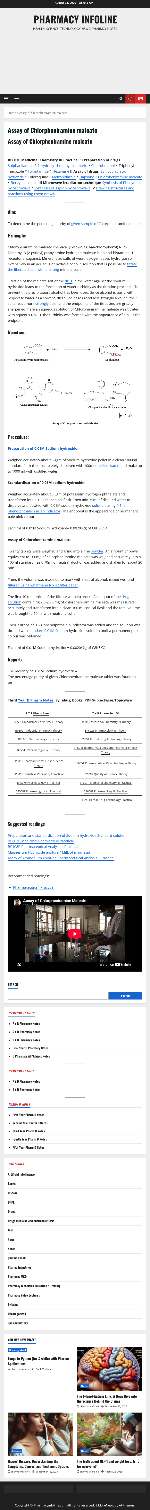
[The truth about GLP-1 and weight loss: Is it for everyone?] (109, 1434)
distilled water (107, 465)
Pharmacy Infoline (75, 19)
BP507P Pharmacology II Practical (38, 782)
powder (97, 551)
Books (12, 1183)
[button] (6, 98)
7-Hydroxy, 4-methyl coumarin (62, 165)
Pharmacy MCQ (17, 1276)
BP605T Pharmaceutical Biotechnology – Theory (106, 763)
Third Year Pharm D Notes (28, 1131)
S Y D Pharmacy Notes (26, 1089)
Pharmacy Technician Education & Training (34, 1285)
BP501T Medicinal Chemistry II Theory (38, 722)
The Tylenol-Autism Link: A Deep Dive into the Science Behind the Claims (107, 1399)
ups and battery (18, 1323)
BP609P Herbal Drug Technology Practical (106, 800)
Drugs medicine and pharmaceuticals (31, 1220)
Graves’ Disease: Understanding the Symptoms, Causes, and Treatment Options (38, 1464)
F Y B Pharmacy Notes (26, 1023)
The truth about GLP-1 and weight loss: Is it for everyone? (108, 1464)
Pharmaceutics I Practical (33, 887)
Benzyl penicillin (24, 182)
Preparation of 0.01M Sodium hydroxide (42, 448)
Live (140, 98)
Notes (11, 1248)
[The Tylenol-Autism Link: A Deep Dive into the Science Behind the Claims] (109, 1369)
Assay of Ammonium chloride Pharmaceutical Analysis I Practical (61, 858)
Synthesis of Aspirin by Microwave (62, 188)
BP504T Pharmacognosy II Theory (38, 750)
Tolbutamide (38, 171)
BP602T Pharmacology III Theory (105, 730)
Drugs (11, 1211)
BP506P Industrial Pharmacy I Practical (38, 774)
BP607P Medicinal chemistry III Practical (106, 782)
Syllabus (13, 1304)
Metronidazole (64, 177)
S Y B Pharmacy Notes (26, 1031)
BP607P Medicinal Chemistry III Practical (41, 841)
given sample (82, 223)
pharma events (17, 1258)
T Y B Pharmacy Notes (26, 1040)
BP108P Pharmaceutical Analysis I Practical (43, 846)
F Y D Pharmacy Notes (26, 1081)
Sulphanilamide (21, 165)
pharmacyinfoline (20, 1369)
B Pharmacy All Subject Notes (31, 1056)
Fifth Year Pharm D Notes (28, 1147)
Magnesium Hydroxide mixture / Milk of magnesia (49, 852)
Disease (13, 1193)
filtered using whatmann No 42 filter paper (43, 585)
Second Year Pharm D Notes (30, 1123)
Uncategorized (17, 1313)
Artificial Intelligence (21, 1174)
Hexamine (61, 171)
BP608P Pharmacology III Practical (106, 791)
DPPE (11, 1202)
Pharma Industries (19, 1267)
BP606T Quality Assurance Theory (106, 774)
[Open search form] (121, 98)
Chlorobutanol (103, 165)
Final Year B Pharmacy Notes (30, 1048)
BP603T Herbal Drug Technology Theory (105, 739)
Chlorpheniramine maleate (120, 177)
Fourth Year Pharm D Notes (29, 1139)
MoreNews (106, 1505)
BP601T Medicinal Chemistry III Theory (105, 722)
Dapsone (86, 177)
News (11, 1239)
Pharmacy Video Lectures (24, 1295)
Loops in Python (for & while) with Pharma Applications (38, 1361)
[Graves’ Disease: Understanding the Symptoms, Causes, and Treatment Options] (40, 1434)
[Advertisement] (75, 62)
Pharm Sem (41, 713)
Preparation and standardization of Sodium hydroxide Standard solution (67, 835)
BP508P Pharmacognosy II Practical (38, 791)
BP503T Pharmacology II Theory (38, 739)
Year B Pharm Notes (36, 700)
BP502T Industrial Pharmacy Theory (38, 730)
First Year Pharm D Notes (28, 1114)
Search (13, 984)
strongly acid (45, 303)
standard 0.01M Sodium (48, 630)
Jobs (10, 1230)
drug (68, 281)
